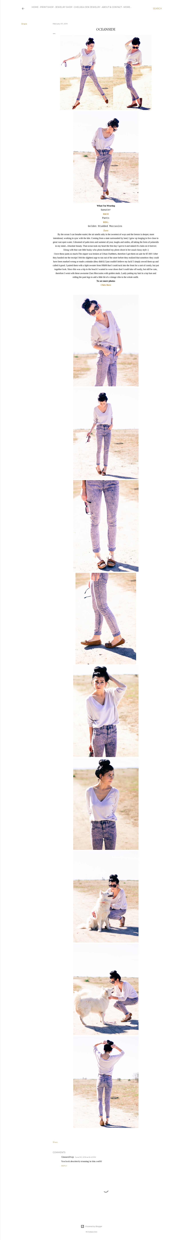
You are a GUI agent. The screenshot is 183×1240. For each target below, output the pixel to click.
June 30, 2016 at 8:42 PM (85, 1157)
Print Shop (47, 7)
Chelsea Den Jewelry (87, 7)
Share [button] (24, 24)
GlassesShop (67, 1157)
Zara (105, 230)
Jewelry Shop (63, 7)
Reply (64, 1166)
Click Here (106, 284)
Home (35, 7)
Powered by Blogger (93, 1226)
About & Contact (112, 7)
